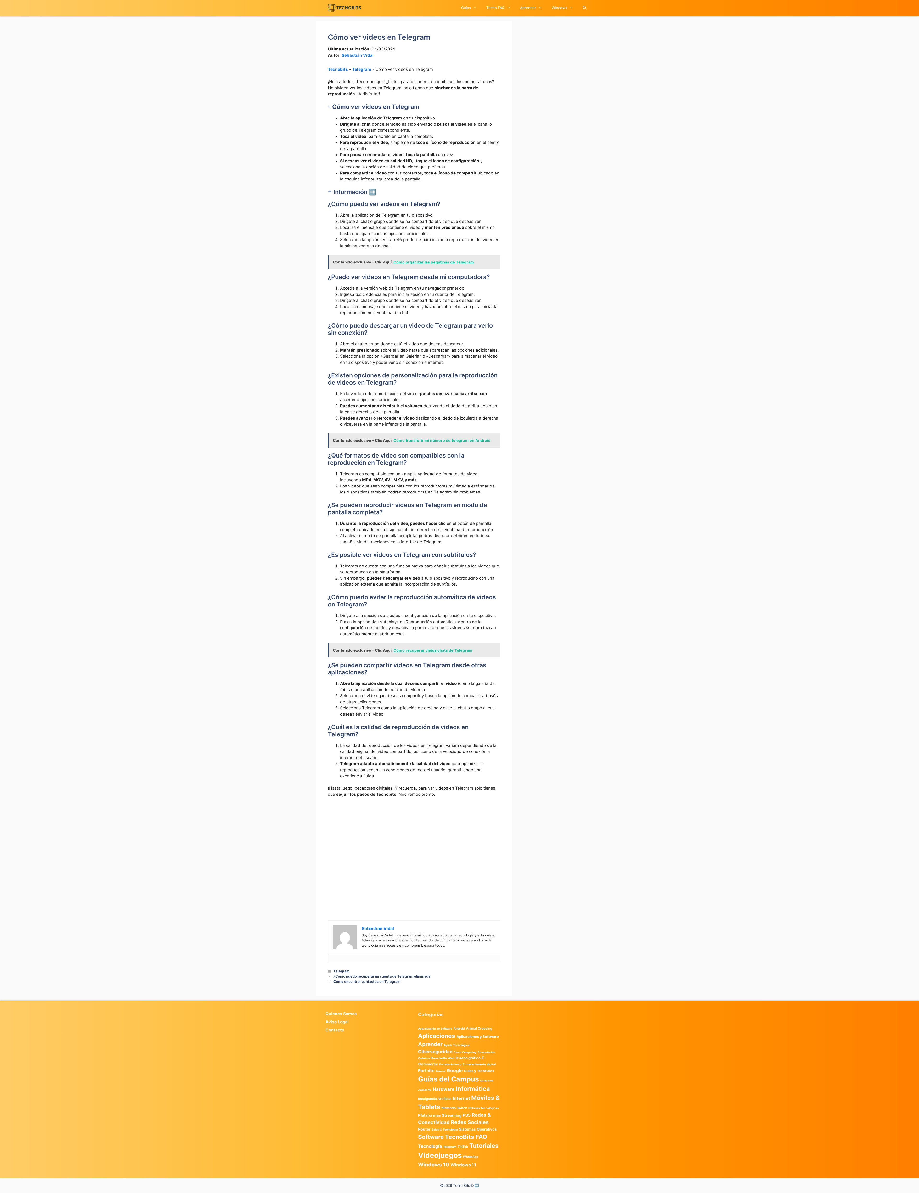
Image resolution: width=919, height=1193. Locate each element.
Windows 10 (433, 1164)
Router (424, 1129)
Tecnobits (338, 69)
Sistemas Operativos (478, 1129)
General (440, 1071)
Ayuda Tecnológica (457, 1045)
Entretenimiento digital (479, 1064)
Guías (466, 8)
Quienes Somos (341, 1013)
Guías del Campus (448, 1079)
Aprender (528, 8)
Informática (473, 1088)
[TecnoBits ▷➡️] (344, 7)
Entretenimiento (450, 1064)
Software (431, 1136)
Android (459, 1028)
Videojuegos (440, 1155)
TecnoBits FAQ (466, 1136)
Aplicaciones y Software (477, 1037)
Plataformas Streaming (439, 1115)
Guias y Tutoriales (479, 1071)
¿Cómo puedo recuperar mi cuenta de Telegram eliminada (381, 976)
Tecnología (430, 1146)
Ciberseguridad (435, 1051)
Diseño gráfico (468, 1058)
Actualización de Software (435, 1028)
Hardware (443, 1089)
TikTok (463, 1146)
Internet (461, 1098)
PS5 (467, 1115)
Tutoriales (484, 1145)
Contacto (334, 1030)
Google (455, 1070)
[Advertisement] (414, 837)
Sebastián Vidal (358, 55)
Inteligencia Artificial (434, 1099)
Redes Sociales (470, 1122)
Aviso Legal (337, 1021)
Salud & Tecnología (444, 1129)
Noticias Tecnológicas (483, 1108)
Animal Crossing (479, 1028)
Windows (559, 8)
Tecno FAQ (495, 8)
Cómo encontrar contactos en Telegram (366, 982)
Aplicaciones (436, 1035)
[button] (584, 8)
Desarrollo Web (442, 1058)
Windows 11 (463, 1164)
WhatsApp (470, 1157)
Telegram (361, 69)
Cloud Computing (465, 1052)
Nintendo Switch (454, 1108)
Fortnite (426, 1070)
